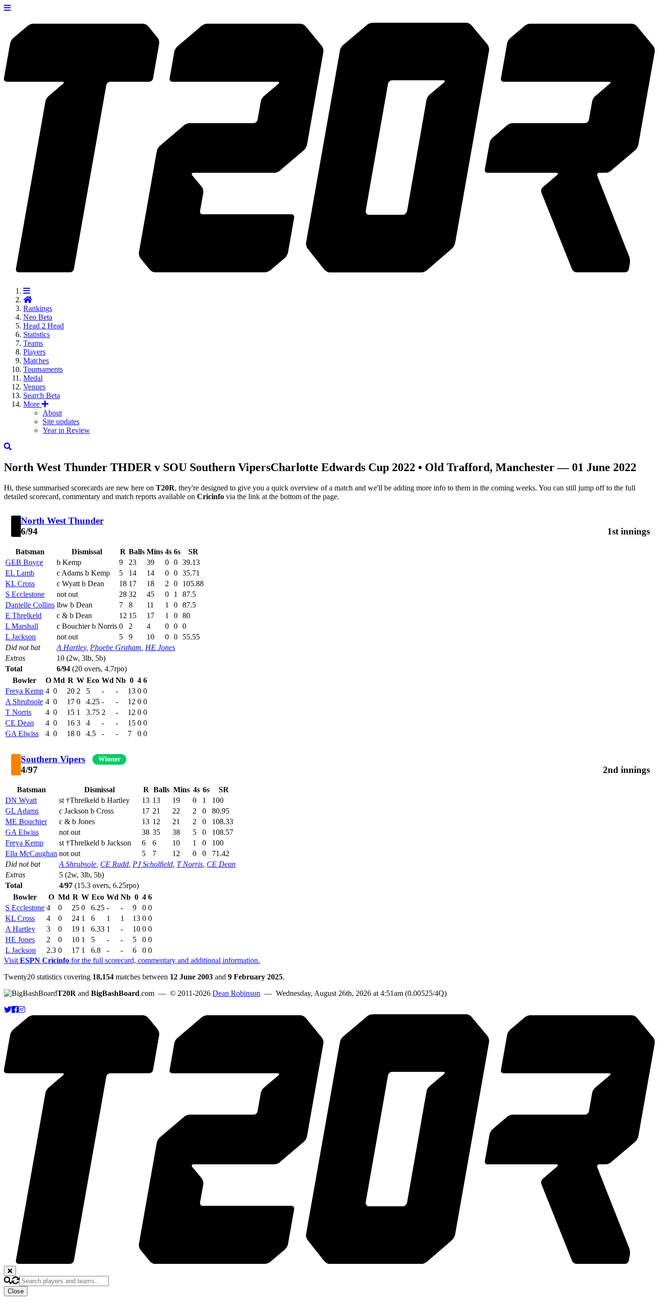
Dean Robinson (236, 993)
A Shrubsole (24, 701)
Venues (34, 387)
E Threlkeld (23, 615)
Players (34, 352)
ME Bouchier (26, 821)
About (52, 413)
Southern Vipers (53, 759)
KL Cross (20, 583)
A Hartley (71, 647)
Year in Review (66, 430)
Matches (36, 360)
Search (41, 395)
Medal (33, 378)
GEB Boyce (24, 562)
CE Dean (19, 723)
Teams (33, 343)
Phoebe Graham (115, 647)
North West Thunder (62, 521)
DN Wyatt (21, 800)
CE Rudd (114, 864)
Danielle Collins (30, 605)
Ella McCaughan (31, 853)
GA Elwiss (22, 733)
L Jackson (20, 637)
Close (16, 1291)
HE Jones (160, 647)
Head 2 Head (43, 326)
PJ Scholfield (153, 864)
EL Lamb (19, 573)
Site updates (61, 421)
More (32, 404)
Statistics (36, 334)
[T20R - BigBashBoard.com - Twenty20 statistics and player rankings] (330, 267)
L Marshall (21, 626)
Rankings (37, 308)
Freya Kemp (24, 691)
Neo (37, 317)
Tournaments (43, 369)
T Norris (18, 712)
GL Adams (22, 811)
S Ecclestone (25, 594)
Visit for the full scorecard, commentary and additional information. (132, 960)
